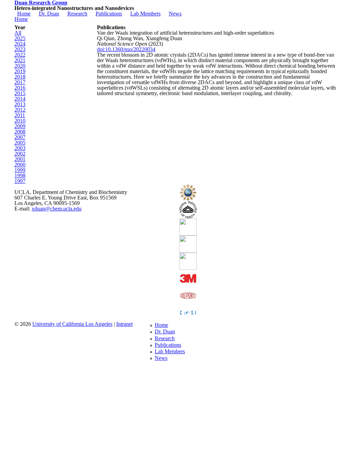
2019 (19, 71)
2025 (19, 38)
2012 (19, 110)
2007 (19, 137)
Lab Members (145, 13)
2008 (19, 132)
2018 (19, 77)
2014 (19, 99)
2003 (19, 148)
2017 (19, 82)
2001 (19, 159)
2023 (19, 49)
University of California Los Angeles (72, 324)
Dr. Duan (49, 13)
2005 (19, 143)
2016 (19, 88)
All (17, 33)
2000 (19, 165)
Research (77, 13)
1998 (19, 176)
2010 (19, 121)
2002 (19, 154)
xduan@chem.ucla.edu (56, 208)
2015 (19, 93)
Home (24, 13)
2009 (19, 126)
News (175, 13)
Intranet (124, 324)
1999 (19, 170)
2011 (19, 115)
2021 (19, 60)
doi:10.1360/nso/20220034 (126, 49)
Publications (109, 13)
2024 (19, 44)
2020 (19, 66)
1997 (19, 181)
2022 (19, 55)
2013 (19, 104)
